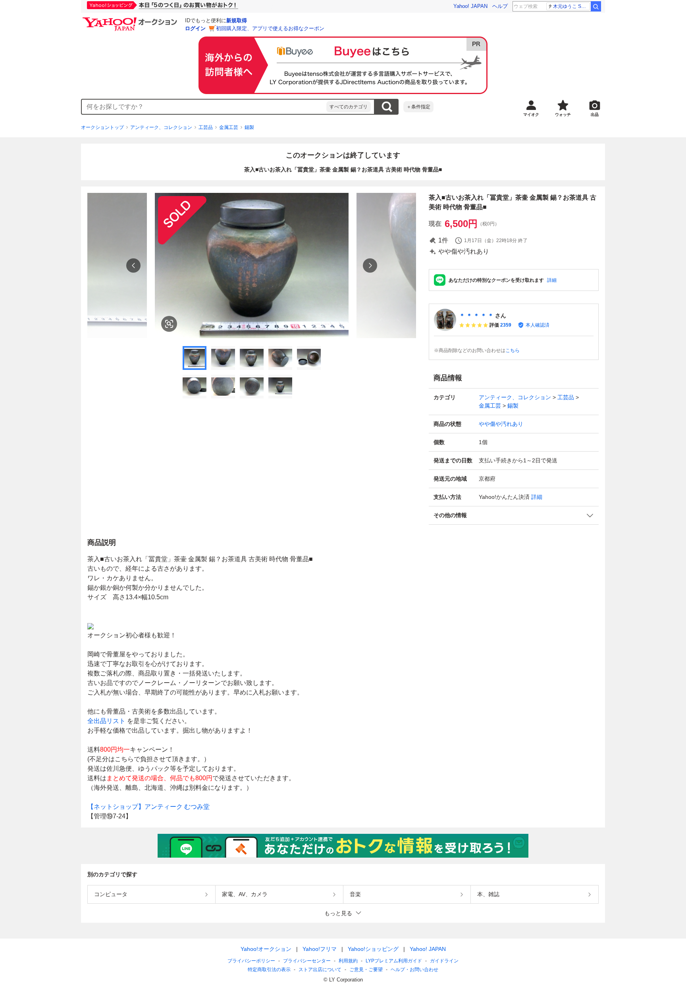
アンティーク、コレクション (161, 127)
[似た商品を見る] (169, 324)
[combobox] (204, 107)
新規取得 (236, 20)
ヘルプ (500, 6)
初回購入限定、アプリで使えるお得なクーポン (270, 28)
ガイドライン (444, 961)
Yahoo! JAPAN (470, 6)
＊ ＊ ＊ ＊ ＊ (476, 315)
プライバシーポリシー (251, 961)
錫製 (249, 127)
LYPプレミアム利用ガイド (394, 961)
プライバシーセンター (307, 961)
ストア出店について (320, 969)
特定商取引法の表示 (269, 969)
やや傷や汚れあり (501, 424)
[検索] (596, 6)
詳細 (552, 280)
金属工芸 (228, 127)
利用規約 (348, 961)
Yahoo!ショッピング (373, 949)
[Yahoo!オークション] (131, 19)
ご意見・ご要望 (366, 969)
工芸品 (205, 127)
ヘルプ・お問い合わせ (414, 969)
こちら (512, 350)
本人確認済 (537, 325)
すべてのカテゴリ (349, 107)
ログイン (195, 28)
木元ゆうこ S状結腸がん (571, 6)
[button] (514, 515)
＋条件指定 (418, 107)
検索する (387, 107)
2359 (505, 325)
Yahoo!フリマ (320, 949)
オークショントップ (102, 127)
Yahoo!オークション (266, 949)
